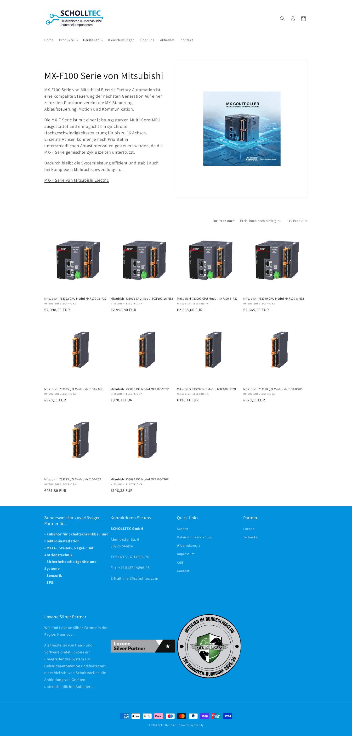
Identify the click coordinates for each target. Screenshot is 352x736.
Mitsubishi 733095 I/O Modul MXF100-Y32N (73, 389)
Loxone (249, 529)
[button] (68, 40)
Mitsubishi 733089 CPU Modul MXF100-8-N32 (273, 299)
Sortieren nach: (223, 221)
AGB (180, 562)
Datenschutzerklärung (194, 537)
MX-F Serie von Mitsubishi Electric (76, 180)
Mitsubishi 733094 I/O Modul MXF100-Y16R (140, 479)
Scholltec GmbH (168, 725)
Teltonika (250, 537)
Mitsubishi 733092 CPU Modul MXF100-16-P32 (75, 299)
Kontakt (183, 571)
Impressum (185, 554)
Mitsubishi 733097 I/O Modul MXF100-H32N (206, 389)
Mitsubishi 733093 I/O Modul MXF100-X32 (72, 479)
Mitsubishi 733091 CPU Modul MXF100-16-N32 (142, 299)
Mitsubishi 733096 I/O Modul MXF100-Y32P (140, 389)
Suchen (182, 529)
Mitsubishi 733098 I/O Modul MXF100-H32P (272, 389)
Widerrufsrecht (188, 545)
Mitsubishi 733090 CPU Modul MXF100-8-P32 (207, 299)
